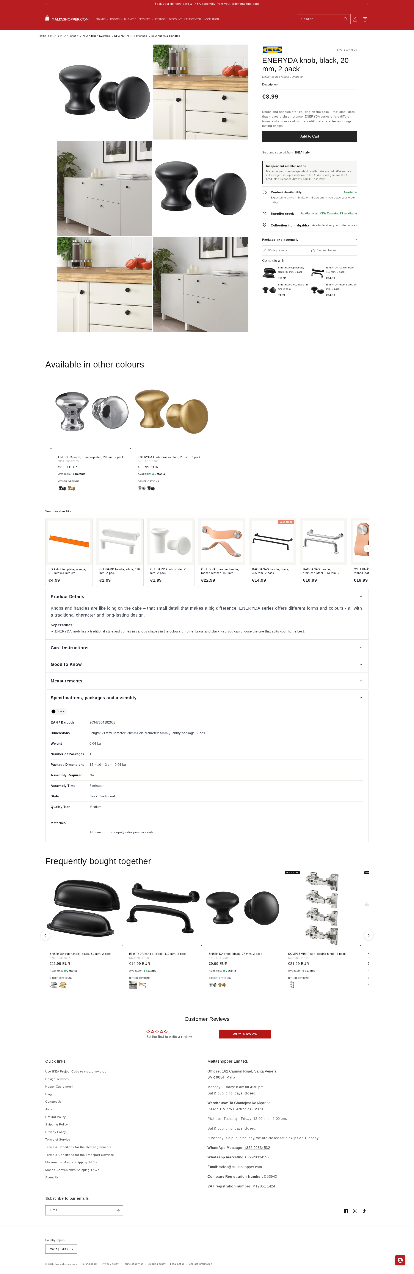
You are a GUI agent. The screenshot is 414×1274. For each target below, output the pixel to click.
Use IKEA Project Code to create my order (76, 1071)
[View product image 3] (104, 188)
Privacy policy (110, 1264)
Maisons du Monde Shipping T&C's (71, 1162)
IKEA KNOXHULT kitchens (130, 35)
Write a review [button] (245, 1034)
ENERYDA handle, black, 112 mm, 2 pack (158, 953)
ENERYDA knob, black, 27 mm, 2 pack (235, 953)
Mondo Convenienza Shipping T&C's (72, 1170)
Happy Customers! (59, 1086)
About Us (52, 1177)
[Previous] (45, 935)
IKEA (53, 35)
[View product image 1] (104, 92)
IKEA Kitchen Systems (96, 35)
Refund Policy (55, 1117)
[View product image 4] (200, 188)
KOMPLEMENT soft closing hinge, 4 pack (317, 953)
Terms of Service (57, 1139)
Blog (48, 1094)
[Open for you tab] (400, 1260)
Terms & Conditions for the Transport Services (79, 1154)
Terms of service (133, 1264)
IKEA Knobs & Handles (165, 35)
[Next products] (367, 548)
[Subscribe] (118, 1210)
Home (42, 35)
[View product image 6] (200, 284)
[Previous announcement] (47, 4)
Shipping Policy (56, 1124)
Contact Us (53, 1101)
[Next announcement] (367, 4)
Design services (57, 1079)
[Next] (368, 935)
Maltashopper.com (66, 1264)
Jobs (48, 1109)
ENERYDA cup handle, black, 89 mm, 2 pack (80, 953)
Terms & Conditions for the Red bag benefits (78, 1147)
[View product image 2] (200, 92)
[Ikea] (276, 50)
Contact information (200, 1264)
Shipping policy (157, 1264)
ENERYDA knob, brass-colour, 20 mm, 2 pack (169, 457)
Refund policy (90, 1264)
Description (270, 84)
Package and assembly (309, 239)
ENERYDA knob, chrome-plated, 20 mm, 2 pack (91, 457)
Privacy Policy (55, 1132)
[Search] (345, 19)
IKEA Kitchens (69, 35)
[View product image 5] (104, 284)
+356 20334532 (257, 1148)
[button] (101, 19)
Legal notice (177, 1264)
